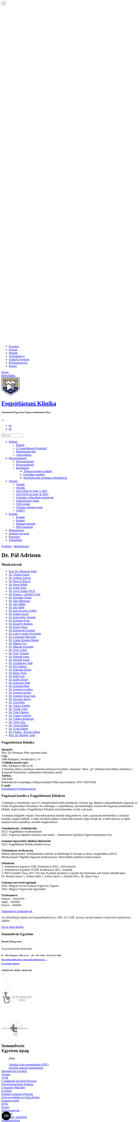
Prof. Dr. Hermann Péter (23, 571)
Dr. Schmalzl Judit (19, 682)
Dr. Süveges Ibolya (20, 699)
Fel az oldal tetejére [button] (12, 926)
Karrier (13, 366)
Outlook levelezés (19, 359)
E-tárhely (6, 1090)
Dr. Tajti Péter (17, 702)
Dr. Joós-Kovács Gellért (22, 610)
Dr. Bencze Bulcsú (19, 581)
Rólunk (13, 441)
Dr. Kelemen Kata (19, 620)
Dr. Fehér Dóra (17, 587)
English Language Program (17, 1094)
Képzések (14, 536)
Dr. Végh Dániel (18, 728)
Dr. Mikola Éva (18, 643)
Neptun (13, 349)
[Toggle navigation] (2, 420)
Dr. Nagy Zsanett (19, 653)
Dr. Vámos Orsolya (20, 715)
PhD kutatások (24, 527)
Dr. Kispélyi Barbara (21, 623)
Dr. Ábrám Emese (19, 574)
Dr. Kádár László (19, 614)
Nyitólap (6, 546)
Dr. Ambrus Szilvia (20, 577)
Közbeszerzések (10, 1120)
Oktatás (13, 481)
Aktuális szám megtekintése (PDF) (29, 1064)
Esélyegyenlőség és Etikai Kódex (20, 1097)
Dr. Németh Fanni (19, 659)
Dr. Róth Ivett (17, 676)
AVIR (4, 1077)
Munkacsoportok (26, 523)
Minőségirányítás (26, 451)
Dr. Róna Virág (17, 673)
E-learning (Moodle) (13, 1087)
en (10, 425)
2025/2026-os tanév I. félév (32, 490)
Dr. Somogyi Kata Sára (22, 695)
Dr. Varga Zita (17, 722)
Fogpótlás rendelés (34, 474)
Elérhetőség (15, 540)
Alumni (5, 1074)
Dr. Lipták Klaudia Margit (24, 640)
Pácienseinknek (18, 458)
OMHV (20, 510)
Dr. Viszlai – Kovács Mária (24, 731)
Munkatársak (16, 530)
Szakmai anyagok (19, 533)
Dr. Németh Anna (19, 656)
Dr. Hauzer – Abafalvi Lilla (24, 594)
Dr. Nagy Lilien (18, 650)
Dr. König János (18, 627)
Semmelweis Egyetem (14, 1071)
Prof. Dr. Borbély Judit (22, 735)
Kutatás (13, 513)
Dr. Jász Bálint (17, 604)
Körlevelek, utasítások (14, 1117)
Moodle (13, 352)
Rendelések (22, 468)
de (10, 428)
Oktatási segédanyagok (29, 507)
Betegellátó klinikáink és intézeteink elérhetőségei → (24, 960)
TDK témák (23, 504)
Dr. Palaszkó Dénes (20, 669)
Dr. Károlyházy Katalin (22, 617)
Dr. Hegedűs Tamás (20, 597)
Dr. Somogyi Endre (20, 692)
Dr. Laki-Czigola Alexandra (25, 633)
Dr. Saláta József (18, 679)
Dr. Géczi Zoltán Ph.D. (22, 591)
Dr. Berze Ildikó (18, 584)
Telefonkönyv (17, 356)
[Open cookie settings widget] (6, 1115)
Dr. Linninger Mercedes (22, 636)
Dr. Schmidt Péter (19, 686)
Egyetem (14, 346)
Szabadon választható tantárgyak (35, 497)
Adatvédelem (23, 454)
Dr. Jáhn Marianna (19, 600)
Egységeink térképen (10, 964)
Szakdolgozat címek (27, 500)
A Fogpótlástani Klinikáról (31, 448)
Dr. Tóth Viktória (19, 712)
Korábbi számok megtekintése (26, 1067)
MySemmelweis (18, 362)
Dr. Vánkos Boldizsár (21, 718)
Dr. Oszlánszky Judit (21, 663)
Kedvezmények (10, 1110)
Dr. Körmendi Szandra (22, 630)
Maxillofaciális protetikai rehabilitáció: (45, 477)
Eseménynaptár (10, 1100)
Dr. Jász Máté (16, 607)
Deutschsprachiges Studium (17, 1084)
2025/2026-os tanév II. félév (32, 494)
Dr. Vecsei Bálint (18, 725)
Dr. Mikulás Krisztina (21, 646)
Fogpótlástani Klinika (28, 403)
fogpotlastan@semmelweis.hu (18, 788)
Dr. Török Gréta (18, 709)
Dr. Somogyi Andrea (21, 689)
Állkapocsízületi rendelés (37, 471)
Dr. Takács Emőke (19, 705)
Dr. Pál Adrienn (18, 666)
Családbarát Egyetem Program (18, 1080)
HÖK (4, 1103)
